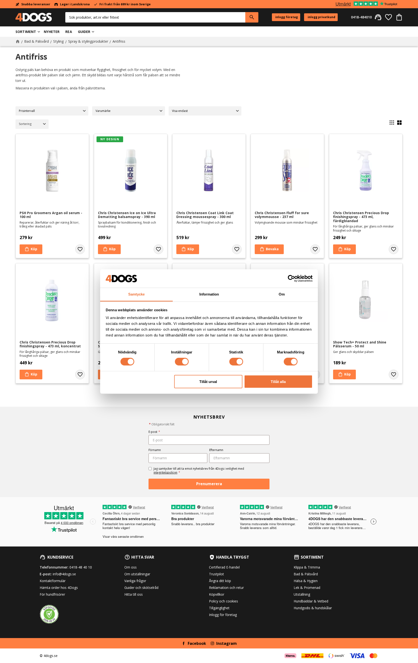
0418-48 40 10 (80, 567)
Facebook (197, 643)
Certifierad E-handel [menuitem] (224, 567)
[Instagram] (212, 643)
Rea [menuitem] (68, 31)
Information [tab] (209, 294)
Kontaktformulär (53, 580)
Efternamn (216, 450)
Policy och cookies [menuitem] (223, 601)
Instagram (226, 643)
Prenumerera (209, 483)
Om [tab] (282, 294)
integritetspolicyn (165, 472)
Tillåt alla (278, 381)
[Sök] (251, 17)
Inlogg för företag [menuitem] (223, 614)
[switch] (182, 362)
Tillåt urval (208, 381)
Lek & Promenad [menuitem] (307, 587)
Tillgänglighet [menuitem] (219, 608)
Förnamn (155, 450)
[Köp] (31, 249)
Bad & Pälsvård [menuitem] (306, 574)
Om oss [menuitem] (130, 567)
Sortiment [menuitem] (25, 31)
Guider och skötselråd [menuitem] (141, 587)
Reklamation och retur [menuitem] (226, 587)
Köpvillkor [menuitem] (216, 594)
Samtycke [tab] (136, 294)
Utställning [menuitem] (302, 594)
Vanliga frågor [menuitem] (135, 580)
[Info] (269, 249)
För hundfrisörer (52, 594)
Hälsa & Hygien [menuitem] (306, 580)
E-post (154, 432)
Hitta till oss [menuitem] (133, 594)
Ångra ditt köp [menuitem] (220, 580)
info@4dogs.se (64, 574)
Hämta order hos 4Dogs (59, 587)
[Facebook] (183, 643)
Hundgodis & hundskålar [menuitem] (313, 608)
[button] (388, 17)
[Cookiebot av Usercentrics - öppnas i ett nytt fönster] (291, 278)
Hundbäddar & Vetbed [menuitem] (311, 601)
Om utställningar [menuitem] (137, 574)
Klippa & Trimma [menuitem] (307, 567)
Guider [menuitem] (84, 31)
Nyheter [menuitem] (52, 31)
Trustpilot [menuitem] (216, 574)
